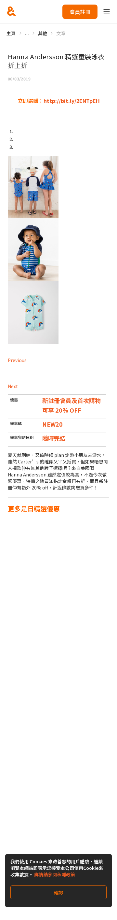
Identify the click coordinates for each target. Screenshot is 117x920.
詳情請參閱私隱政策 (54, 874)
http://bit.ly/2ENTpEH (72, 101)
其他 (42, 33)
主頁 (11, 33)
